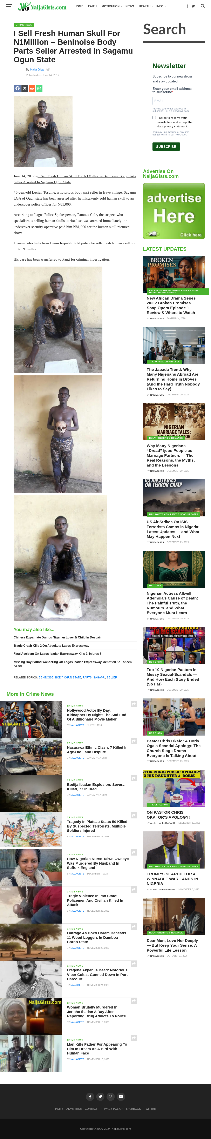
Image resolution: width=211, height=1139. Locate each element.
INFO (159, 6)
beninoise (46, 677)
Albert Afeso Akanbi (162, 823)
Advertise (74, 1108)
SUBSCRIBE (166, 146)
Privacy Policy (112, 1108)
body (58, 677)
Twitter (150, 1108)
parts (87, 677)
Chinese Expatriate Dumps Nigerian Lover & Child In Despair (57, 637)
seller (112, 677)
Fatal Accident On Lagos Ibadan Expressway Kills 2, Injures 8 (57, 653)
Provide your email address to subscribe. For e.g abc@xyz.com (170, 109)
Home (79, 6)
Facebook (133, 1108)
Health (144, 6)
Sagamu (99, 677)
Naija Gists (37, 69)
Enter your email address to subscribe (172, 90)
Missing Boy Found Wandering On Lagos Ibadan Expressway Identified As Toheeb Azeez (73, 664)
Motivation (111, 6)
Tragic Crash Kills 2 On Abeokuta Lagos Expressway (51, 645)
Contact (91, 1108)
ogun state (72, 677)
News (129, 6)
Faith (92, 6)
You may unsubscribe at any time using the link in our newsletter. (170, 133)
